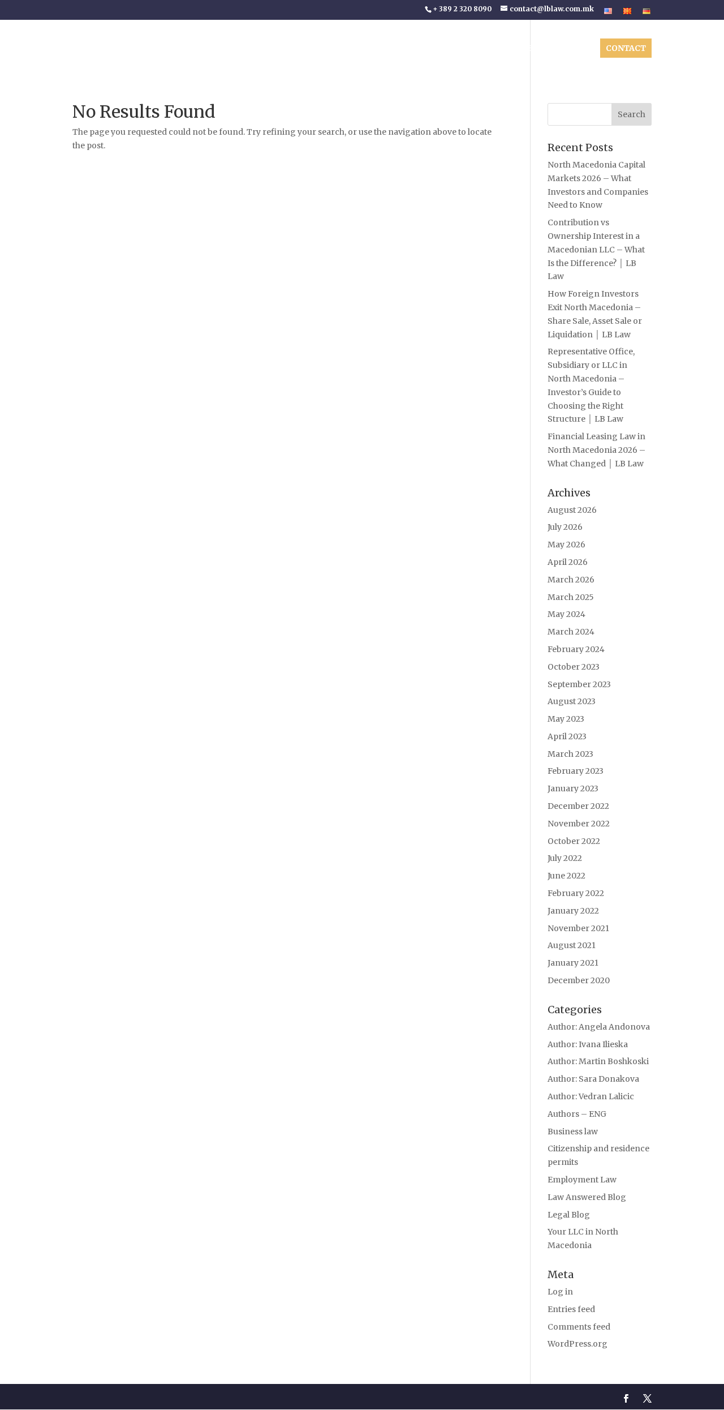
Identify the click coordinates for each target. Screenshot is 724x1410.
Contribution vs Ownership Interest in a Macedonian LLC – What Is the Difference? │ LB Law (596, 249)
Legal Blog (569, 1215)
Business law (573, 1131)
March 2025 (571, 597)
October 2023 (574, 667)
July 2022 (565, 858)
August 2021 (572, 945)
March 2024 (571, 632)
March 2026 (571, 580)
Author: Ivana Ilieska (588, 1044)
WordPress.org (577, 1344)
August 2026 (572, 510)
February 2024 (576, 649)
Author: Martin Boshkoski (598, 1061)
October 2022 (574, 841)
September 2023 (579, 684)
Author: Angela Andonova (599, 1027)
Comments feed (579, 1327)
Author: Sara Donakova (593, 1079)
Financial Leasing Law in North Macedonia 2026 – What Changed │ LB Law (596, 450)
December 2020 (579, 980)
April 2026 (568, 562)
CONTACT (626, 48)
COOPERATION (430, 48)
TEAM (379, 48)
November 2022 (579, 823)
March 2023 (570, 754)
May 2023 (566, 719)
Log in (560, 1292)
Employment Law (582, 1180)
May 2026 (566, 544)
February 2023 (576, 771)
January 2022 (573, 911)
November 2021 (578, 928)
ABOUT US (327, 48)
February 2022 (576, 893)
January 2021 (573, 963)
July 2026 (565, 527)
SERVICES (488, 48)
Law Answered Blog (587, 1197)
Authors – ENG (577, 1114)
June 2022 (566, 876)
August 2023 (572, 701)
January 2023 (573, 788)
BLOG (540, 48)
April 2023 (567, 736)
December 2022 (578, 806)
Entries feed (571, 1309)
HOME (286, 48)
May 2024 (566, 614)
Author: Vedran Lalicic (591, 1096)
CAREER (576, 48)
